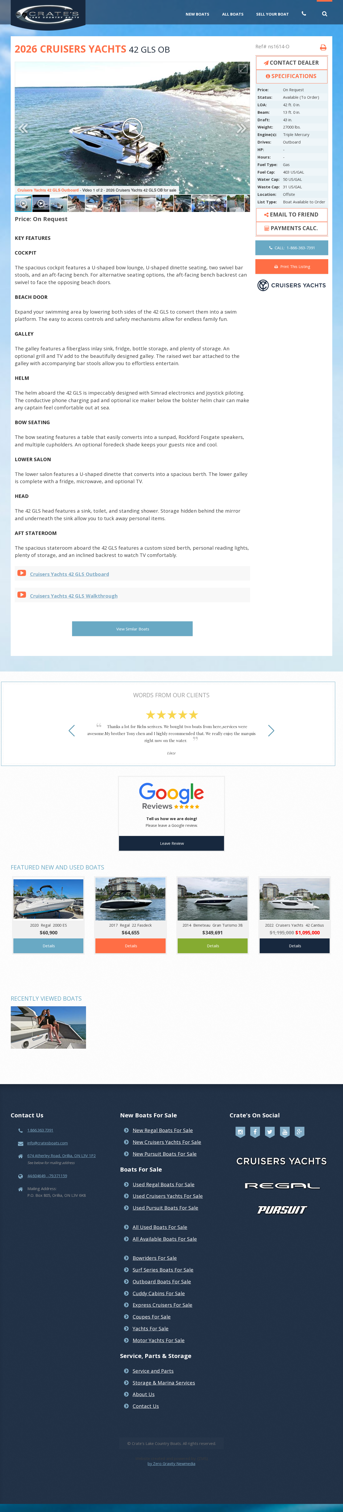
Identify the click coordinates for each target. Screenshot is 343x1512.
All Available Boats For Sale (165, 1238)
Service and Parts (153, 1370)
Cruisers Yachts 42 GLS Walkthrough (74, 595)
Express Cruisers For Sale (162, 1304)
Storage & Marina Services (164, 1382)
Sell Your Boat (272, 14)
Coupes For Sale (152, 1316)
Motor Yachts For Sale (159, 1340)
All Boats (233, 14)
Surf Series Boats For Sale (163, 1269)
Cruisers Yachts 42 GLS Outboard (69, 574)
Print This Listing (294, 266)
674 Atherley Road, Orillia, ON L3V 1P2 (61, 1155)
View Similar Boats (132, 629)
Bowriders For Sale (155, 1257)
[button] (243, 68)
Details (49, 945)
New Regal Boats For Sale (163, 1130)
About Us (144, 1394)
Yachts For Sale (151, 1328)
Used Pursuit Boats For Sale (165, 1207)
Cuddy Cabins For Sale (159, 1293)
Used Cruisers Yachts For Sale (168, 1195)
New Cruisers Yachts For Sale (167, 1142)
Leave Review (172, 843)
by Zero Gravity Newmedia (171, 1463)
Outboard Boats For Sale (162, 1281)
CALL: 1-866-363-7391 (294, 247)
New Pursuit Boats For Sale (165, 1153)
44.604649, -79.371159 (47, 1175)
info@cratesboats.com (47, 1143)
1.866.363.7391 (40, 1130)
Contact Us (146, 1406)
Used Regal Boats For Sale (164, 1184)
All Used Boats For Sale (160, 1227)
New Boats (197, 14)
